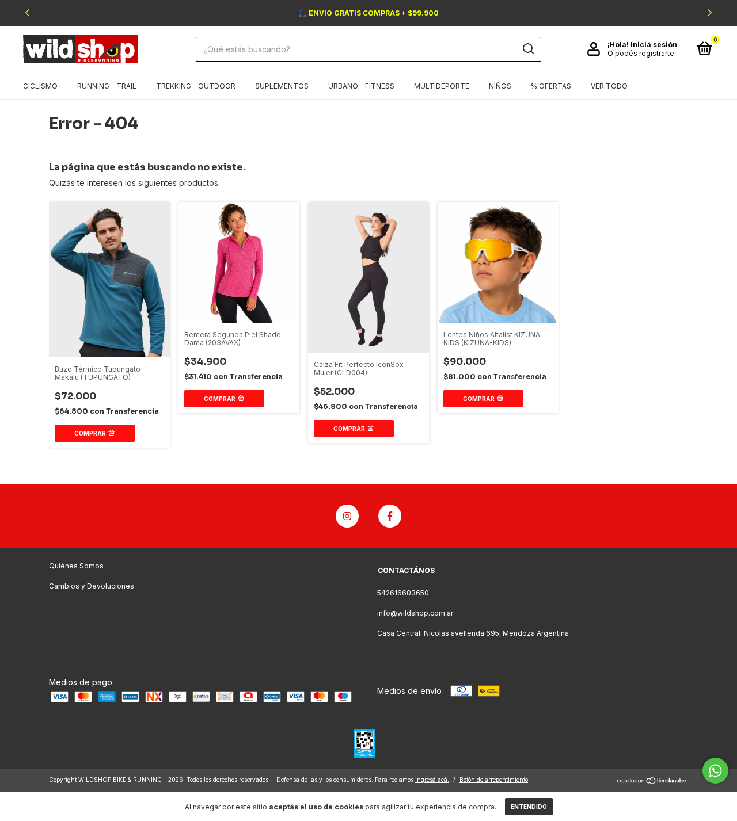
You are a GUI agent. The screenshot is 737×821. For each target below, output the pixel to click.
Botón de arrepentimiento (493, 779)
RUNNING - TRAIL (106, 86)
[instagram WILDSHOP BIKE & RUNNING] (347, 516)
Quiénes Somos (76, 566)
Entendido (529, 806)
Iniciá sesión (653, 44)
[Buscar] (527, 49)
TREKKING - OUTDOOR (195, 86)
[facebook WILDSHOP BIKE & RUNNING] (389, 516)
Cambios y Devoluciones (91, 586)
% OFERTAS (551, 86)
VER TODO (609, 86)
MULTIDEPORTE (441, 86)
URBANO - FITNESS (361, 86)
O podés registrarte (640, 53)
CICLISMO (40, 86)
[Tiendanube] (652, 781)
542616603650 (403, 593)
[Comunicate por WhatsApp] (715, 771)
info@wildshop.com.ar (415, 613)
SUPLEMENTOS (282, 86)
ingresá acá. (432, 779)
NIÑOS (500, 86)
